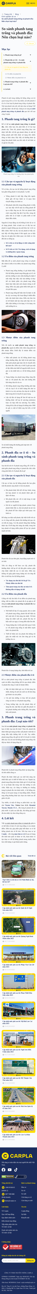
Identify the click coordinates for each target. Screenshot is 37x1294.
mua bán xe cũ (19, 834)
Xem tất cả (31, 856)
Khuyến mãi (25, 1218)
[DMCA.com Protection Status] (8, 1176)
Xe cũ (23, 1190)
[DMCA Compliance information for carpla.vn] (21, 1176)
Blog (17, 14)
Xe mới (23, 1194)
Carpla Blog (25, 1211)
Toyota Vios (9, 805)
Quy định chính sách (8, 1218)
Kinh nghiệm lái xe (9, 16)
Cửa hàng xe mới (26, 1200)
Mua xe (23, 1187)
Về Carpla (5, 1211)
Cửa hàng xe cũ (26, 1197)
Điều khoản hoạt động (9, 1221)
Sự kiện (23, 1214)
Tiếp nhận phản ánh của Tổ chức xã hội (9, 1225)
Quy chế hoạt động (8, 1214)
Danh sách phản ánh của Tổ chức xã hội (10, 1231)
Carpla (4, 834)
